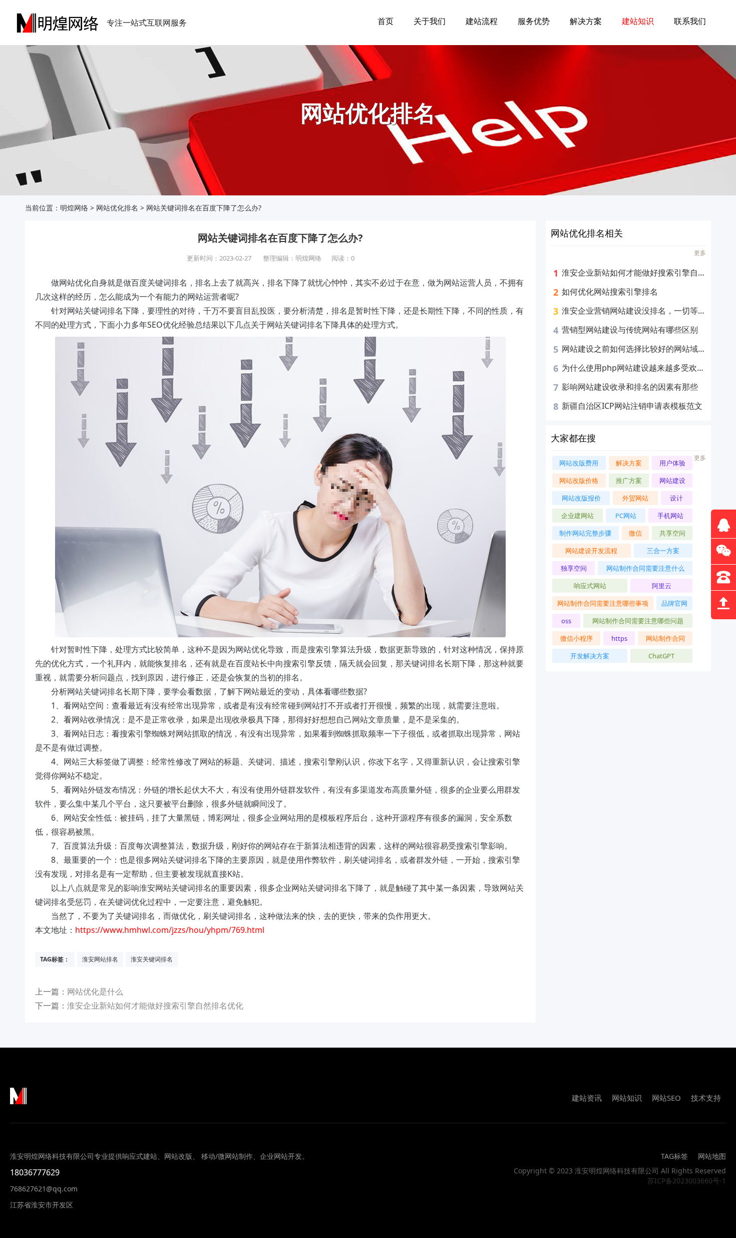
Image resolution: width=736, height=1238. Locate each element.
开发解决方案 (589, 655)
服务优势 (534, 21)
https (619, 638)
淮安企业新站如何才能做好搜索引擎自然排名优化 (155, 1005)
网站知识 (627, 1098)
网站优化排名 (117, 207)
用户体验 (672, 462)
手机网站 (670, 515)
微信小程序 (576, 638)
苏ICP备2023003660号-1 (686, 1180)
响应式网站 (590, 585)
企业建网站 (577, 515)
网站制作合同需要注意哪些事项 (602, 603)
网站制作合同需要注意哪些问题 (637, 620)
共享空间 (672, 533)
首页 (386, 21)
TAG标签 (674, 1156)
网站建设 (672, 480)
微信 (635, 533)
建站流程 (482, 21)
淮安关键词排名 (152, 959)
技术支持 (706, 1098)
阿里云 (661, 585)
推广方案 (629, 480)
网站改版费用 (578, 462)
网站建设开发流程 (591, 550)
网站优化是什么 (95, 991)
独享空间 (574, 568)
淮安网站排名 (100, 959)
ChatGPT (661, 655)
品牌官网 (674, 603)
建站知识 (638, 21)
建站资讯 (587, 1098)
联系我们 (690, 21)
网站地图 (712, 1156)
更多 (700, 253)
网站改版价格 (578, 480)
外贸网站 (635, 498)
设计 (676, 498)
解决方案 (586, 21)
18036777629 (35, 1172)
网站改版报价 (581, 498)
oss (566, 620)
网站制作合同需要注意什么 (645, 568)
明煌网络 (74, 207)
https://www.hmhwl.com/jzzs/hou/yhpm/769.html (169, 929)
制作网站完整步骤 (585, 533)
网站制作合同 (665, 638)
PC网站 (625, 515)
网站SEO (666, 1098)
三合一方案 (663, 550)
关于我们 (430, 21)
